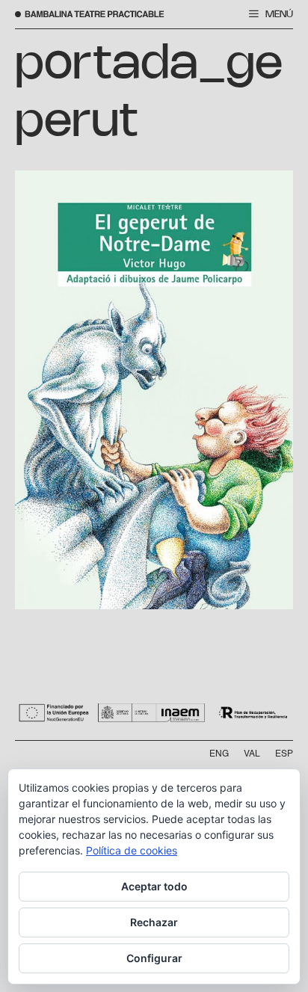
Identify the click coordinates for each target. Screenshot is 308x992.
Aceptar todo (154, 886)
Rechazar (154, 922)
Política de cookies (131, 850)
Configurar (154, 958)
